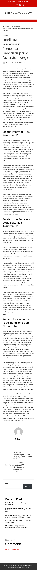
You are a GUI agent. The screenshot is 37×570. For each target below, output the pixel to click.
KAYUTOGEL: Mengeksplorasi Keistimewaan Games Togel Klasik (16, 527)
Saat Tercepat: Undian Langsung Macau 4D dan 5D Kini (22, 455)
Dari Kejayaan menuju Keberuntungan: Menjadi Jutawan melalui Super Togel (18, 516)
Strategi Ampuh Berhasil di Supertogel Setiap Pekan (18, 521)
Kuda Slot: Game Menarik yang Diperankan (15, 504)
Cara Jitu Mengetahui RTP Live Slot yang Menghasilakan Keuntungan (14, 467)
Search (7, 483)
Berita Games (6, 35)
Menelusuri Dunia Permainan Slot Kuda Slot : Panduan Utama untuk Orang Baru (18, 510)
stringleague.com (18, 13)
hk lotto (30, 389)
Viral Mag (16, 567)
